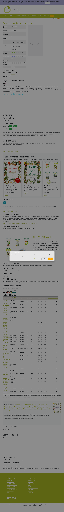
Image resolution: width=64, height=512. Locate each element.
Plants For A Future (8, 16)
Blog (48, 15)
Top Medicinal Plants (12, 489)
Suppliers (44, 15)
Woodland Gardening (12, 485)
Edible (49, 298)
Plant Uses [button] (33, 15)
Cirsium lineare (6, 357)
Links (29, 486)
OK (50, 258)
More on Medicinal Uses (13, 151)
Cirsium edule (6, 339)
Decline (44, 258)
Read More (7, 422)
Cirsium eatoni (6, 337)
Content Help (31, 480)
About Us (30, 492)
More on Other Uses (12, 211)
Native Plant (23, 15)
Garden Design (10, 491)
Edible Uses (9, 480)
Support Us (31, 483)
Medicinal (53, 298)
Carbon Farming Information (14, 223)
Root (15, 126)
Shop (39, 15)
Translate (13, 74)
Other (56, 298)
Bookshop (30, 482)
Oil (10, 126)
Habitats (9, 492)
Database (17, 15)
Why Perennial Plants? (12, 486)
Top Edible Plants (11, 488)
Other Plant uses (11, 483)
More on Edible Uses (12, 138)
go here (27, 460)
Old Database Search (33, 488)
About (28, 15)
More (6, 195)
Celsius (4, 231)
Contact (30, 491)
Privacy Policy (37, 258)
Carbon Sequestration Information (29, 223)
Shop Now (46, 195)
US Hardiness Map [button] (18, 94)
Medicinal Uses (10, 482)
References (5, 138)
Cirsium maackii (6, 359)
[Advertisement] (57, 46)
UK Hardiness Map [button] (8, 94)
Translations (10, 494)
